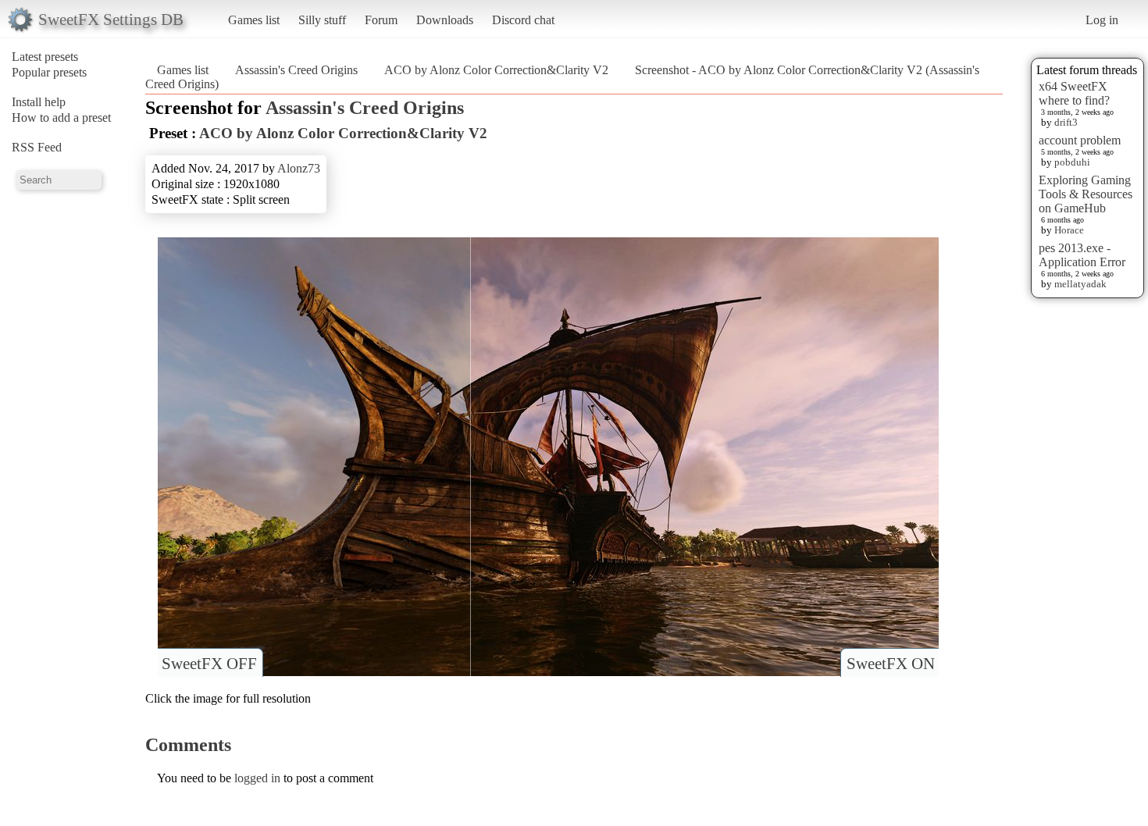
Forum (381, 20)
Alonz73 (298, 168)
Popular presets (49, 72)
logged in (257, 778)
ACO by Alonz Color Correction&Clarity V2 (496, 70)
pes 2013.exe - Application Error (1082, 255)
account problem (1080, 140)
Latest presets (45, 56)
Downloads (444, 20)
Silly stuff (322, 20)
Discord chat (523, 20)
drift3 (1066, 122)
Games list (254, 20)
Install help (39, 102)
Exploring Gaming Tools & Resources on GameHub (1085, 194)
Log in (1102, 20)
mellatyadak (1080, 284)
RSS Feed (37, 147)
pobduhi (1072, 162)
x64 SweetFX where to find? (1074, 93)
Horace (1069, 230)
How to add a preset (61, 117)
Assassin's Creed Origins (296, 70)
